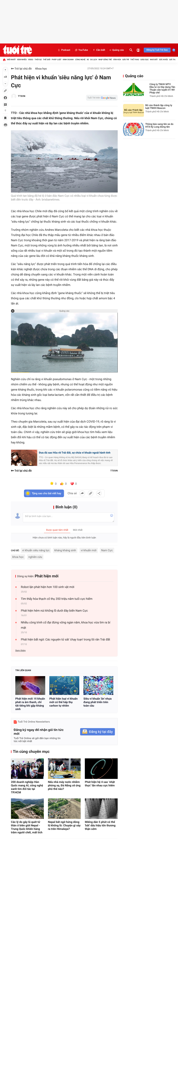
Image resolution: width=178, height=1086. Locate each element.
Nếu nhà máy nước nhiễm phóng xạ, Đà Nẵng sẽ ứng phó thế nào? (64, 785)
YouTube (83, 50)
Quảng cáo (118, 50)
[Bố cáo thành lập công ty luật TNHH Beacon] (133, 110)
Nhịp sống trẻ (105, 59)
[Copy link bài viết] (90, 493)
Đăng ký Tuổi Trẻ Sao (157, 50)
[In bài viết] (5, 125)
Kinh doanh (68, 59)
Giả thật (173, 59)
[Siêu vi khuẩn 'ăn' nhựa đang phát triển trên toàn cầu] (98, 685)
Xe (88, 59)
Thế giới (46, 59)
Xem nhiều (22, 59)
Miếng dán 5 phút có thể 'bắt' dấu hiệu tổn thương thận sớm (100, 825)
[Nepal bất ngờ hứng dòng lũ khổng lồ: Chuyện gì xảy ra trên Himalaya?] (64, 808)
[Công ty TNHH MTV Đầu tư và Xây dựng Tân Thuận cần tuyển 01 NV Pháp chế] (133, 89)
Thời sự (38, 59)
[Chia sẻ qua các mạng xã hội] (99, 493)
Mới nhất (11, 59)
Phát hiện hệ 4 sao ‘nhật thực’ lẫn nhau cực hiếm (100, 783)
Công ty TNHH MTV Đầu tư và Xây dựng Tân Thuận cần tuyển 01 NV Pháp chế (162, 88)
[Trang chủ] (4, 60)
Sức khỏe (163, 59)
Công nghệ (80, 59)
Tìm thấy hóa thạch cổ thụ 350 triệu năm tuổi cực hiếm (56, 599)
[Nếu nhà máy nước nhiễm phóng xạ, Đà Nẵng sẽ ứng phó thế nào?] (64, 768)
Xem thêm (20, 650)
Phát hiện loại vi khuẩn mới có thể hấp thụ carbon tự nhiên (63, 702)
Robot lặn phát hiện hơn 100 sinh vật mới (47, 587)
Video (30, 59)
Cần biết (100, 50)
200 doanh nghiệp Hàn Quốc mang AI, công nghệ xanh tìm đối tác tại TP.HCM (27, 787)
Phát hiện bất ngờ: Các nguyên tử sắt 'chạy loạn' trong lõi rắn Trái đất (65, 639)
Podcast (65, 50)
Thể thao (134, 59)
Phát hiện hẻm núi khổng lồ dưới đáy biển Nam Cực (54, 610)
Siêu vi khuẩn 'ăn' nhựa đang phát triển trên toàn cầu (97, 702)
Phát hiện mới (47, 576)
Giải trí (125, 59)
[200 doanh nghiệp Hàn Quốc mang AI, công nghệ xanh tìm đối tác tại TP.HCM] (27, 768)
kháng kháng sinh (65, 550)
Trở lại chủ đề (23, 68)
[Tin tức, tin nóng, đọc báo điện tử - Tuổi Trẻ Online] (17, 50)
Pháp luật (57, 59)
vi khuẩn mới (88, 550)
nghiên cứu (35, 557)
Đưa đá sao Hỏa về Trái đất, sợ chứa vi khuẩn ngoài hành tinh (74, 452)
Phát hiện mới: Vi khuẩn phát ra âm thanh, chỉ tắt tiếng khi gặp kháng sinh (30, 704)
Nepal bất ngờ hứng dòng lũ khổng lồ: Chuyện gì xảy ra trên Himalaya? (64, 825)
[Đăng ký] (97, 732)
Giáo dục (144, 59)
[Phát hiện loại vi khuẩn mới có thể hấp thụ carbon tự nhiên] (64, 685)
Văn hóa (117, 59)
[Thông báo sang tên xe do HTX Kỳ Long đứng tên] (133, 129)
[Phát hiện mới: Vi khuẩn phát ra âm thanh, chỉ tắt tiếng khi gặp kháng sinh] (30, 685)
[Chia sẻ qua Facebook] (82, 493)
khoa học (18, 557)
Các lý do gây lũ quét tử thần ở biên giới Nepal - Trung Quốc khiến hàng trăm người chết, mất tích (26, 827)
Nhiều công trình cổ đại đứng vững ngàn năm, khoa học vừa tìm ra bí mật (65, 625)
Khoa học (41, 68)
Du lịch (93, 59)
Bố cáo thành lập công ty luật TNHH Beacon (158, 107)
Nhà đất (154, 59)
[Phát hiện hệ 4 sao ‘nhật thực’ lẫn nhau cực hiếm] (101, 768)
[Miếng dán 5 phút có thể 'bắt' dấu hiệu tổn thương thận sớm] (101, 808)
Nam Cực (107, 550)
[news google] (102, 98)
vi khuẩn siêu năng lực (36, 550)
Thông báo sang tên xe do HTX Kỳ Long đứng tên (159, 125)
